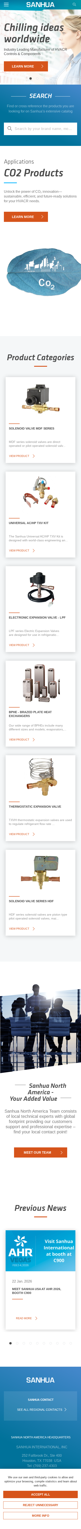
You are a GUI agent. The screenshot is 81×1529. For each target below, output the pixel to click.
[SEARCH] (75, 5)
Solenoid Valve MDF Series (31, 428)
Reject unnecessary (40, 1505)
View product (19, 456)
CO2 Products (33, 173)
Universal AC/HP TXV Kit (29, 523)
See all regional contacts (40, 1409)
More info (40, 1515)
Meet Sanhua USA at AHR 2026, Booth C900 (38, 1243)
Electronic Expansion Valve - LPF (37, 617)
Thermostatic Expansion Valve (35, 806)
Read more (25, 1318)
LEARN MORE (23, 66)
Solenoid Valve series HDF (31, 901)
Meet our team (37, 1152)
